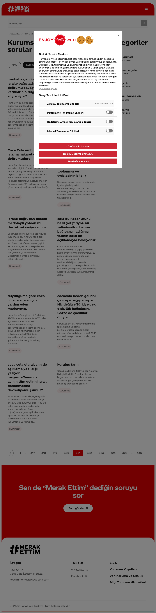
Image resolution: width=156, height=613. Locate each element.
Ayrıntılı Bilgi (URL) (48, 88)
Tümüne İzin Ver (78, 146)
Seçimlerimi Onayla (78, 153)
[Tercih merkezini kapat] (118, 35)
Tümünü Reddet (78, 161)
